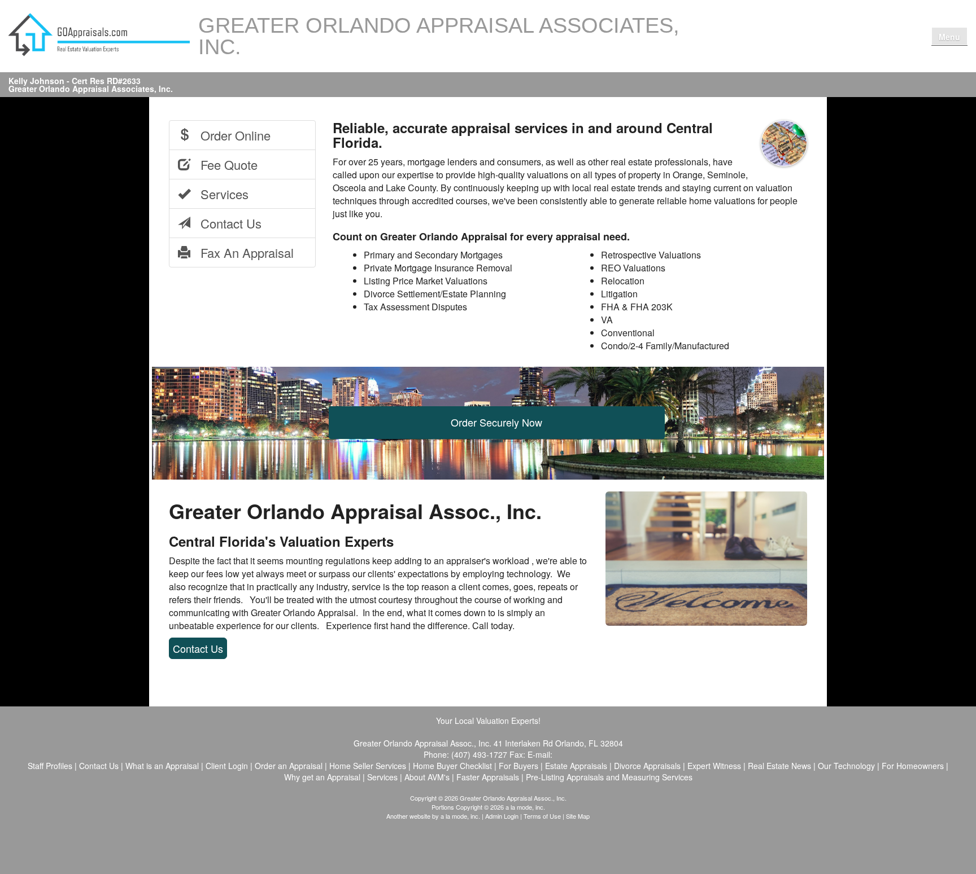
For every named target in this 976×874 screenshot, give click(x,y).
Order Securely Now (496, 422)
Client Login (743, 48)
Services (219, 194)
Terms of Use (542, 815)
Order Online (230, 135)
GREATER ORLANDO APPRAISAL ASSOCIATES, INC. (438, 36)
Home (732, 24)
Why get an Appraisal (789, 24)
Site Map (578, 815)
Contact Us (853, 24)
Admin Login (501, 815)
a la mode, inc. (460, 815)
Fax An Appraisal (242, 252)
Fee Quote (224, 164)
